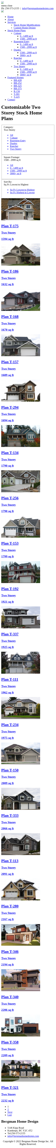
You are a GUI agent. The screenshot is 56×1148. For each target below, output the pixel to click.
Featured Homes (15, 77)
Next (9, 1112)
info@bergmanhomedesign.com (38, 8)
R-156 (17, 91)
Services (11, 22)
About (10, 19)
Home (10, 16)
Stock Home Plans (16, 30)
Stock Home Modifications (27, 25)
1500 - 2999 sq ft (28, 38)
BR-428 (18, 80)
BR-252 (18, 83)
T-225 (17, 97)
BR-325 (18, 85)
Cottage (17, 33)
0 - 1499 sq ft (26, 36)
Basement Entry (21, 41)
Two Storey (19, 66)
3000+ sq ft (25, 55)
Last (9, 1115)
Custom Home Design (25, 27)
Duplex (17, 50)
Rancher (18, 58)
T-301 (17, 94)
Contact (11, 99)
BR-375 (18, 88)
